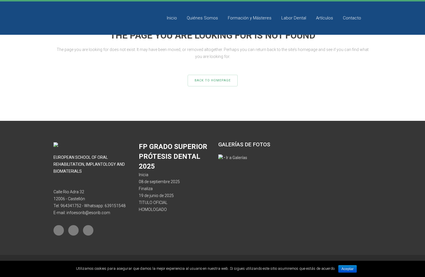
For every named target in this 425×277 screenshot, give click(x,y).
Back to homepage (213, 80)
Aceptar (347, 269)
